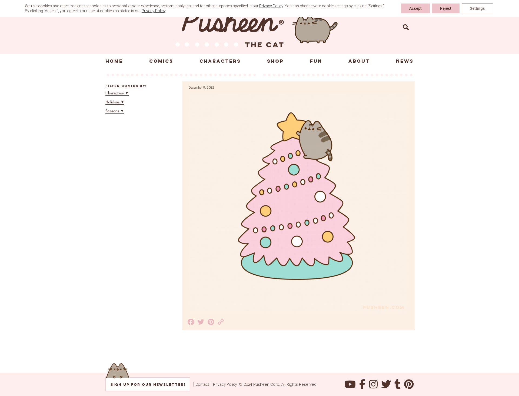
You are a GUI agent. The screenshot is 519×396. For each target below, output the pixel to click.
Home (114, 61)
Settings (477, 8)
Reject (445, 8)
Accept (415, 8)
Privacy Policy (225, 384)
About (359, 61)
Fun (316, 61)
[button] (406, 27)
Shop (275, 61)
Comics (161, 61)
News (405, 61)
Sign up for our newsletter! (148, 384)
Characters (220, 61)
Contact (202, 384)
